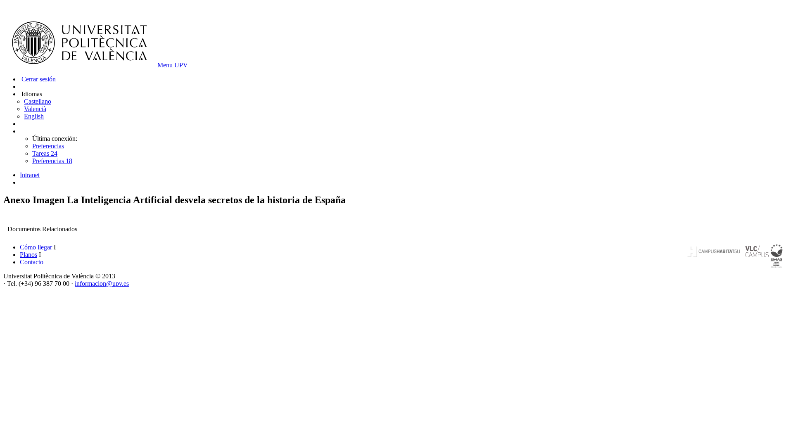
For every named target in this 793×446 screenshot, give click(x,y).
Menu (165, 65)
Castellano (37, 101)
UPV (181, 65)
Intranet (30, 174)
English (34, 116)
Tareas (44, 153)
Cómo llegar (36, 247)
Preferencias (48, 145)
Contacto (31, 262)
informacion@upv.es (102, 283)
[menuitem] (405, 175)
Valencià (35, 108)
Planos (28, 254)
